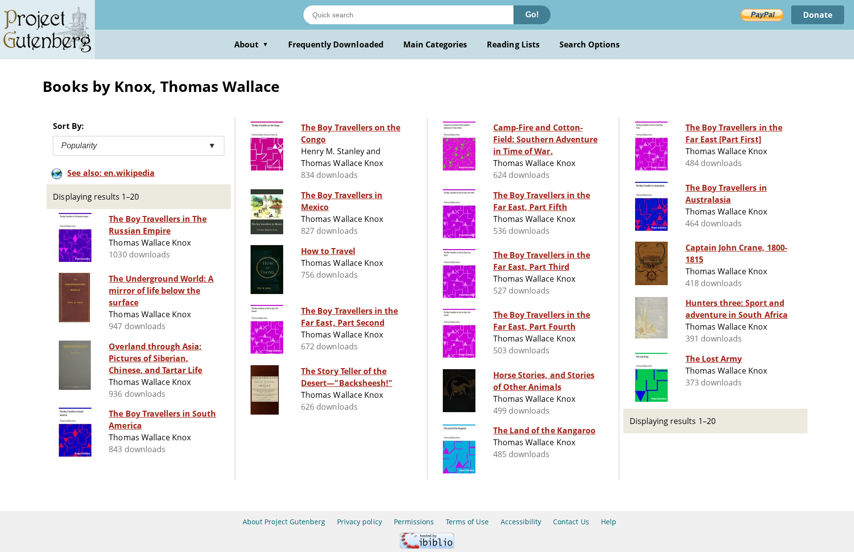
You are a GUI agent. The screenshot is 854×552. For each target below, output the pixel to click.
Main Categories (435, 44)
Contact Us (571, 521)
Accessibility (521, 521)
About (251, 44)
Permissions (414, 521)
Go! (532, 14)
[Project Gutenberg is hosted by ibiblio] (427, 546)
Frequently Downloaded (336, 44)
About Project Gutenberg (284, 521)
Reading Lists (513, 44)
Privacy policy (359, 521)
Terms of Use (467, 521)
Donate (817, 14)
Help (608, 521)
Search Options (589, 44)
